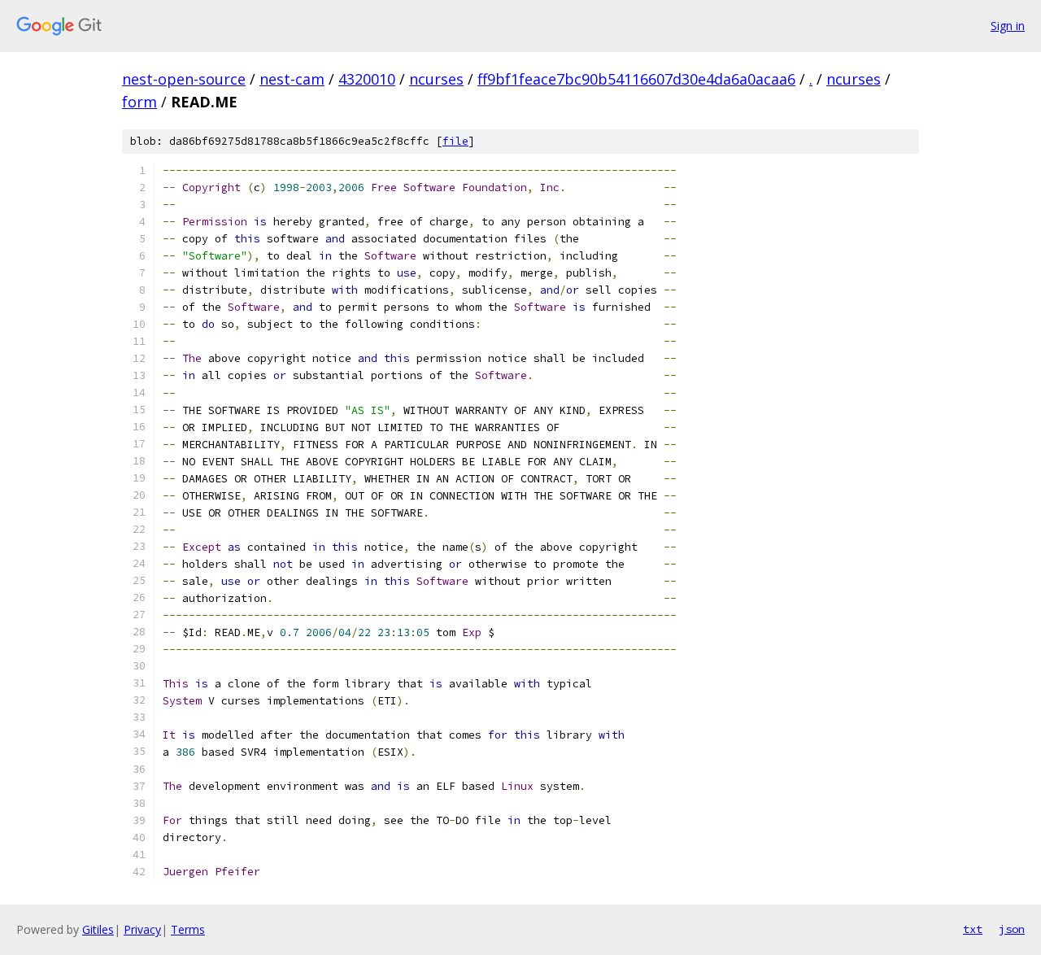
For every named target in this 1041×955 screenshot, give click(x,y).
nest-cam (291, 79)
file (455, 141)
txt (972, 929)
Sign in (1008, 25)
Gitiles (98, 929)
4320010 (366, 79)
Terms (188, 929)
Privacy (142, 929)
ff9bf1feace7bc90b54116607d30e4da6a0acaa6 (636, 79)
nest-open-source (184, 79)
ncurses (436, 79)
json (1012, 929)
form (139, 101)
